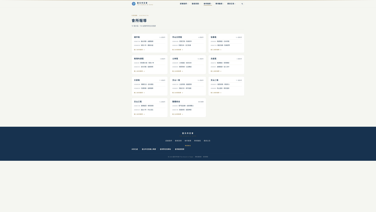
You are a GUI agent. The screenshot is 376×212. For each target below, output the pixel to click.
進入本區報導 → (139, 49)
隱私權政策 (198, 157)
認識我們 (184, 4)
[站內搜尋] (242, 4)
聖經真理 (196, 4)
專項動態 (220, 4)
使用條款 (205, 157)
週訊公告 (231, 4)
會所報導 (208, 4)
